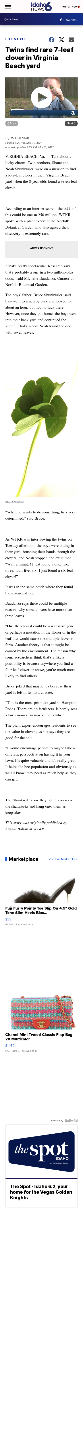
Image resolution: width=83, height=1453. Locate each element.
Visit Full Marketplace (63, 859)
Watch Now (70, 7)
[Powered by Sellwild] (71, 1120)
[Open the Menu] (7, 6)
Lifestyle (16, 39)
